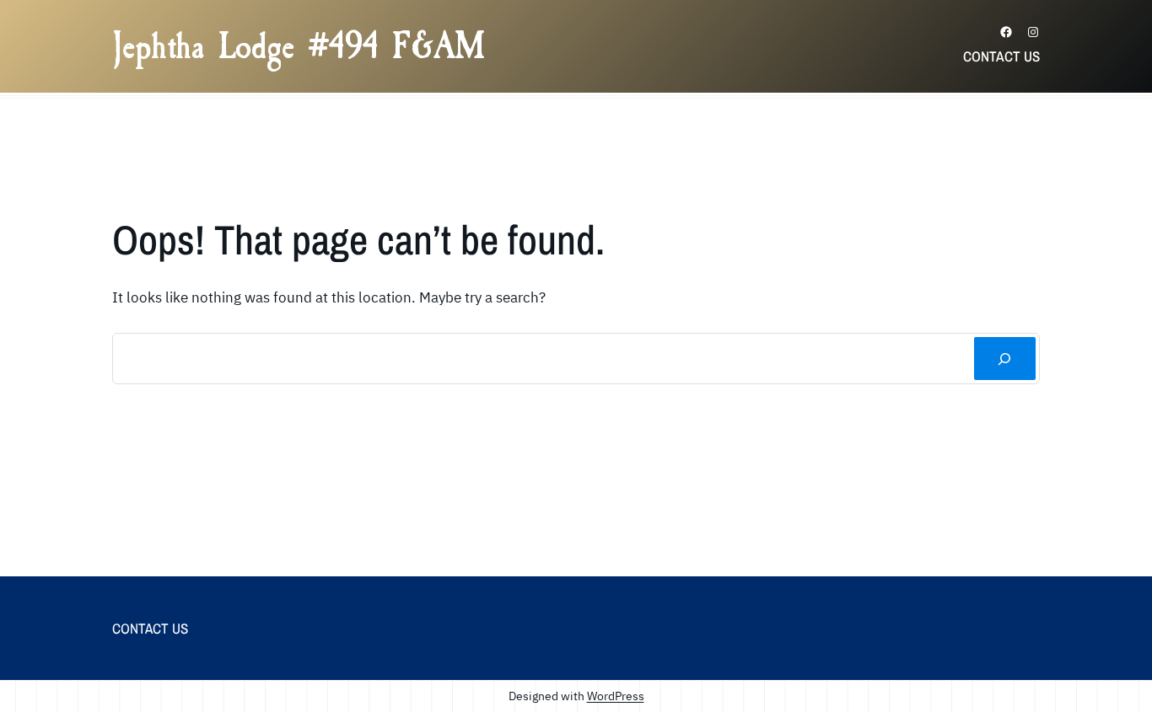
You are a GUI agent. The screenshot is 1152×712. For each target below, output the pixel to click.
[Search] (1005, 358)
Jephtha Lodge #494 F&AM (298, 46)
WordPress (615, 696)
